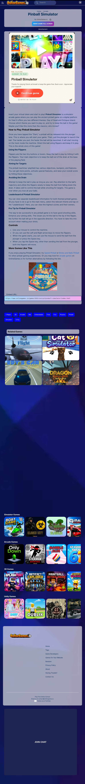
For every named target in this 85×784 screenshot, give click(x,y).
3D (15, 314)
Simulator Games (12, 514)
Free (48, 314)
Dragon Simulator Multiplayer (60, 381)
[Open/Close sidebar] (2, 3)
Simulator (9, 320)
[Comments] (50, 19)
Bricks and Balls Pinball (69, 253)
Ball (30, 314)
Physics (62, 314)
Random (48, 661)
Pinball (71, 314)
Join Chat (40, 742)
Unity (17, 320)
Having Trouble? (51, 673)
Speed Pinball (50, 253)
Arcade (22, 314)
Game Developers (51, 654)
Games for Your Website (54, 658)
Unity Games (10, 596)
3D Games (9, 569)
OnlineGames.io (42, 19)
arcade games (65, 256)
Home (47, 646)
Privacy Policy (50, 665)
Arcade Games (11, 542)
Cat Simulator (61, 356)
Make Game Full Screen (43, 24)
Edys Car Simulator (23, 381)
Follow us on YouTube (44, 701)
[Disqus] (41, 418)
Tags (47, 650)
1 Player (8, 314)
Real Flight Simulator (23, 356)
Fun (55, 314)
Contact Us (49, 677)
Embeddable (39, 314)
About (47, 669)
